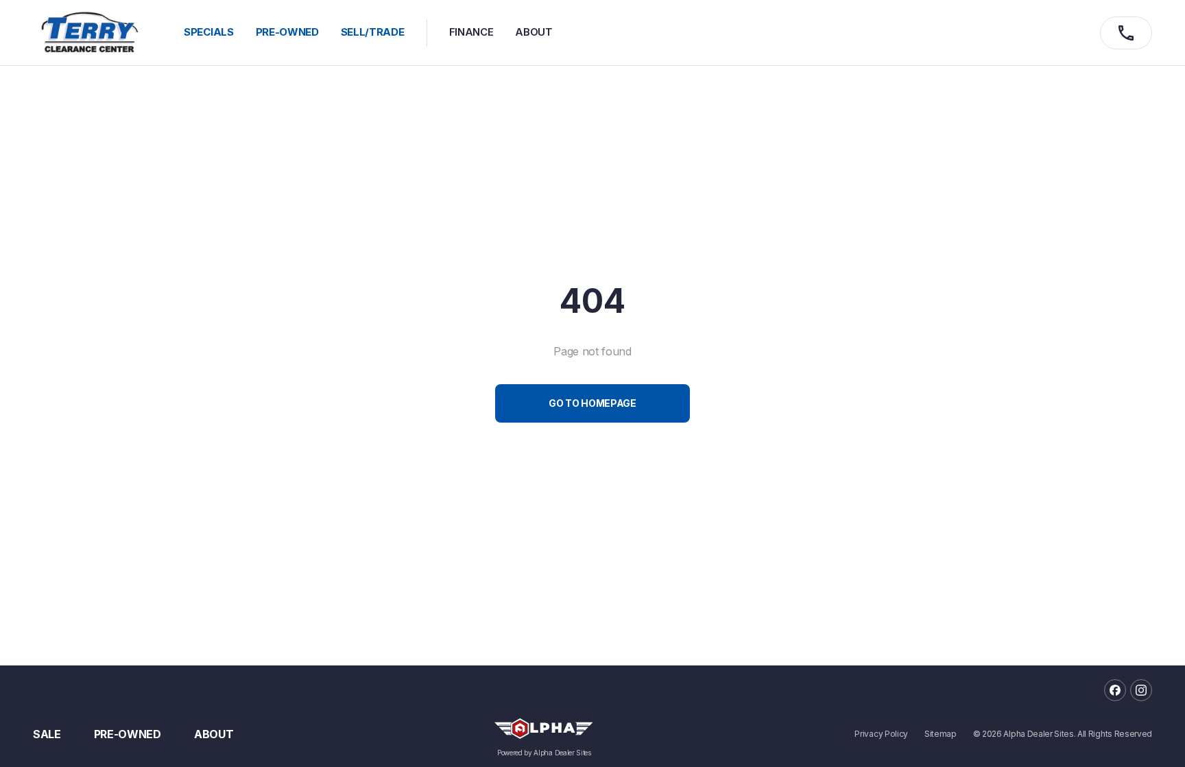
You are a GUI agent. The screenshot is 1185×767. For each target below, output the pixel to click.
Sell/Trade (373, 31)
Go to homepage (592, 403)
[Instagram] (1141, 690)
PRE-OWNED (287, 31)
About (533, 31)
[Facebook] (1115, 690)
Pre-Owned (127, 734)
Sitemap (940, 734)
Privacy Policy (881, 734)
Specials (208, 31)
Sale (47, 734)
